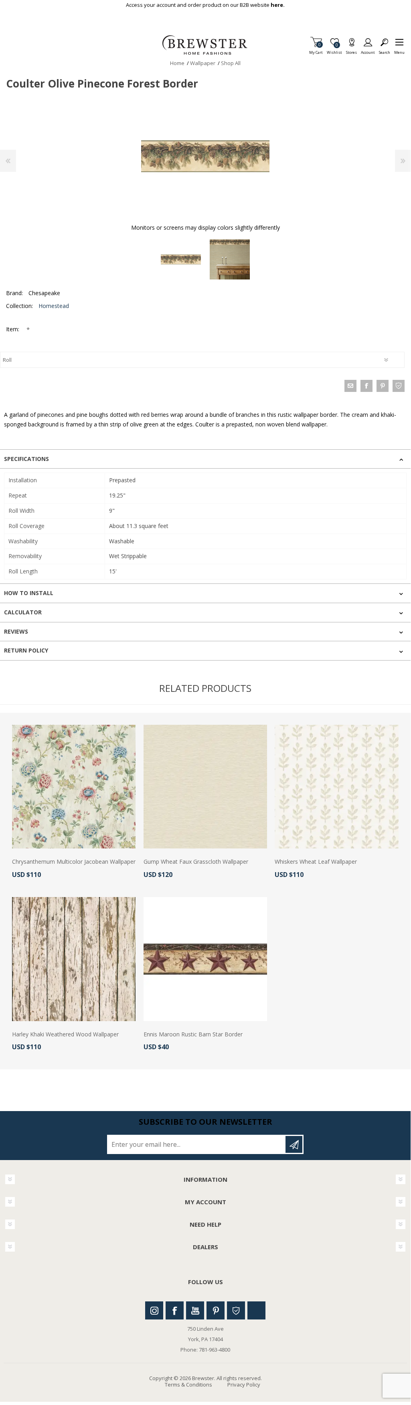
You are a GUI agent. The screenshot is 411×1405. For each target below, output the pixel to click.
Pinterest (216, 1310)
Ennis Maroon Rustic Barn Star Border (193, 1034)
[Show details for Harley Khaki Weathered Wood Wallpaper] (74, 959)
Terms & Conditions (188, 1384)
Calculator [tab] (23, 612)
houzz (399, 386)
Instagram (154, 1310)
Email (350, 386)
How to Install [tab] (28, 593)
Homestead (53, 306)
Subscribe (293, 1144)
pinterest (383, 386)
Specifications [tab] (26, 459)
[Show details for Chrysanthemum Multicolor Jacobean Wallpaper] (74, 786)
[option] (180, 259)
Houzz (236, 1310)
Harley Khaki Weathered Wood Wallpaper (65, 1034)
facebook (366, 386)
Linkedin (256, 1310)
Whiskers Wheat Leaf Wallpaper (316, 861)
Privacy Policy (243, 1384)
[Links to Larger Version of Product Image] (205, 156)
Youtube (195, 1310)
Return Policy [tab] (26, 650)
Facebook (175, 1310)
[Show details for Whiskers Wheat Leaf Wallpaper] (336, 786)
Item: (13, 329)
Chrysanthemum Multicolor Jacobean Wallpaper (74, 861)
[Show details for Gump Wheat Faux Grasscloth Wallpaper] (205, 786)
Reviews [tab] (16, 631)
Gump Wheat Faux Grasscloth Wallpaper (196, 861)
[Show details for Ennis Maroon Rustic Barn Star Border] (205, 959)
